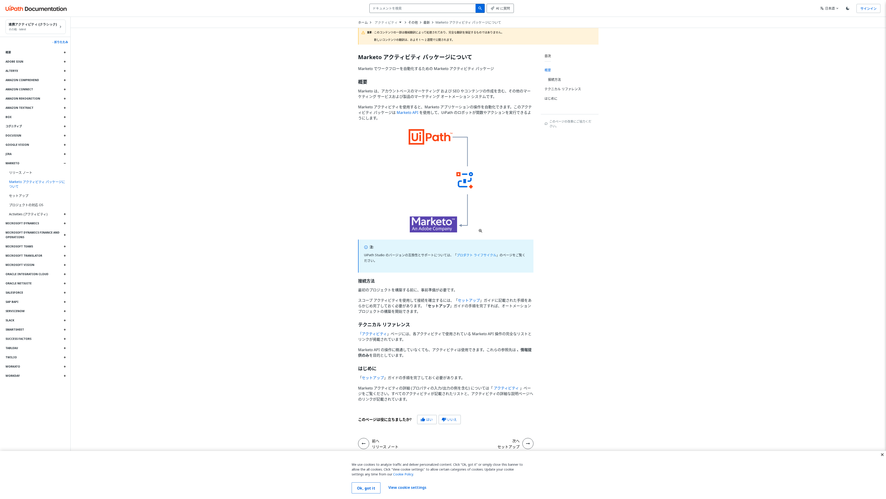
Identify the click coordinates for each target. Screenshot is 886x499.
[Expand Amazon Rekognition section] (64, 99)
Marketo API (407, 112)
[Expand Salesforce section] (64, 293)
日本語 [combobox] (827, 8)
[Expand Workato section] (64, 367)
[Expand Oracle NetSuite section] (64, 283)
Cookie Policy (403, 474)
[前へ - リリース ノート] (363, 443)
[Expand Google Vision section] (64, 145)
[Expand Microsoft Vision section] (64, 265)
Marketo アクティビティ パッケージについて (468, 22)
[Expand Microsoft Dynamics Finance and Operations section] (64, 235)
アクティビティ (506, 388)
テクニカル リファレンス (384, 325)
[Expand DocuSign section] (64, 136)
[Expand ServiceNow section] (64, 311)
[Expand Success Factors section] (64, 339)
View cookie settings (407, 487)
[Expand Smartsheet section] (64, 330)
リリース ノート (20, 172)
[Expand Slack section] (64, 320)
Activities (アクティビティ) (28, 214)
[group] (409, 419)
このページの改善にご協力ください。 (570, 123)
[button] (36, 184)
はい (427, 419)
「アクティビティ (372, 334)
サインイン (868, 8)
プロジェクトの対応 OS (26, 204)
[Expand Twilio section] (64, 357)
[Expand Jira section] (64, 154)
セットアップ (18, 195)
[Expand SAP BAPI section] (64, 302)
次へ (516, 441)
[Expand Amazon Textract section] (64, 108)
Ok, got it (366, 488)
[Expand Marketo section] (64, 163)
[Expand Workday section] (64, 376)
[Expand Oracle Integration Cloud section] (64, 274)
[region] (443, 475)
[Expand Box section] (64, 117)
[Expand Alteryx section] (64, 71)
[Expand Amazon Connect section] (64, 89)
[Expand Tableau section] (64, 348)
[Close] (882, 454)
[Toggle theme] (847, 8)
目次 (548, 55)
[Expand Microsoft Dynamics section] (64, 223)
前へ (375, 441)
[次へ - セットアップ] (527, 443)
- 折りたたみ (60, 42)
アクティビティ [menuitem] (386, 22)
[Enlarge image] (445, 181)
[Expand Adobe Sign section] (64, 62)
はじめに (367, 368)
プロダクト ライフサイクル (476, 255)
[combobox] (423, 8)
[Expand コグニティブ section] (64, 126)
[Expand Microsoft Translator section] (64, 256)
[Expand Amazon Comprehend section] (64, 80)
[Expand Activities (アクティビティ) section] (64, 214)
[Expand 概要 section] (64, 52)
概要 (362, 82)
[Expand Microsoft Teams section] (64, 246)
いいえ (449, 419)
